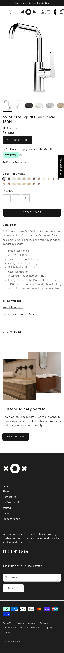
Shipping (47, 627)
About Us (7, 623)
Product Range (11, 519)
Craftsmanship (11, 502)
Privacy (6, 632)
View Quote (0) (61, 166)
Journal (7, 508)
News (6, 513)
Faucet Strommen (16, 162)
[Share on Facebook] (15, 332)
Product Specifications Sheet (19, 314)
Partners (43, 623)
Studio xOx (15, 642)
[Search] (10, 12)
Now (47, 3)
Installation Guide (13, 307)
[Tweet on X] (11, 332)
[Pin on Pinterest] (19, 332)
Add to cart (32, 212)
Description (10, 225)
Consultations (9, 627)
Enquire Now (16, 437)
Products (20, 623)
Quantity (8, 191)
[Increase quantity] (26, 198)
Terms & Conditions (29, 627)
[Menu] (3, 12)
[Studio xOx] (28, 12)
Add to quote (17, 140)
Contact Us (9, 497)
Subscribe (13, 588)
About (6, 491)
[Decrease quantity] (7, 198)
